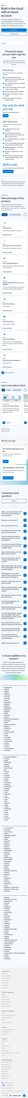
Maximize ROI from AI (6, 1006)
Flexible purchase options (7, 1001)
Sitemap (3, 1090)
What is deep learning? (6, 1069)
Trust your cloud (5, 982)
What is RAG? (4, 1078)
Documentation (5, 1041)
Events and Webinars (6, 1050)
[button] (14, 43)
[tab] (4, 214)
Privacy (15, 1090)
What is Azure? (4, 973)
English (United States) (8, 1082)
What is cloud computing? (7, 1062)
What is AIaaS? (4, 1071)
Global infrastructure (6, 978)
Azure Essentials (5, 985)
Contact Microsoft (9, 1090)
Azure (3, 5)
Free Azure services (5, 999)
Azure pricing (4, 996)
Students (3, 1048)
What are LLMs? (5, 1073)
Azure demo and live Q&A (7, 1022)
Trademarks (4, 1093)
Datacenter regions (5, 980)
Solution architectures (6, 1017)
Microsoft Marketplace (6, 1031)
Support (3, 1020)
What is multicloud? (5, 1064)
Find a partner (4, 1034)
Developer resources (6, 1045)
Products (3, 994)
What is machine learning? (7, 1066)
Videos (3, 1055)
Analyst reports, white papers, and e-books (10, 1052)
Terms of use (20, 1090)
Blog (3, 1043)
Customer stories (5, 987)
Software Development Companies (8, 1029)
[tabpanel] (14, 293)
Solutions (3, 1013)
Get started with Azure (6, 975)
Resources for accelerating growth (8, 1015)
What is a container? (6, 1076)
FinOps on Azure (5, 1003)
